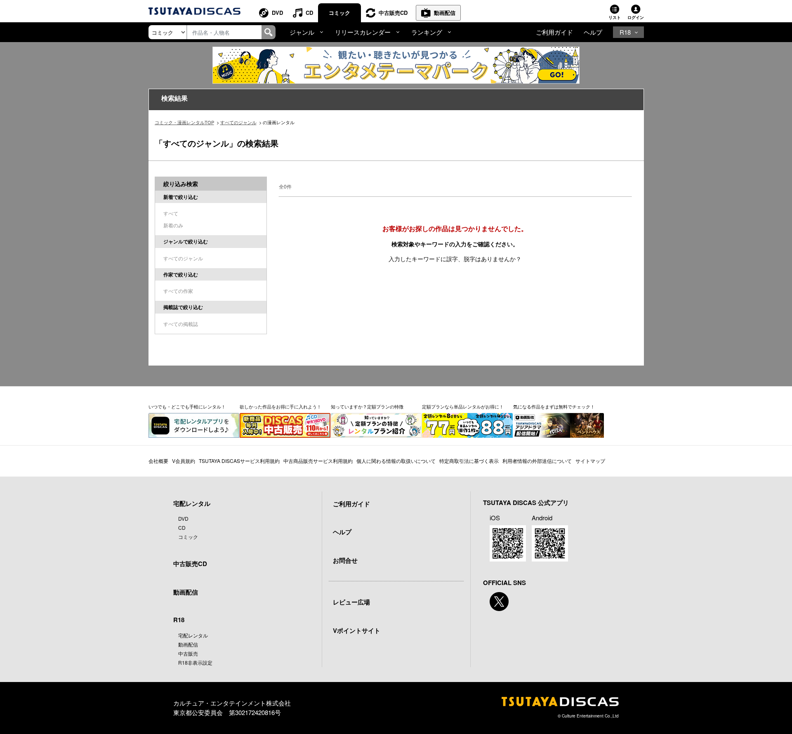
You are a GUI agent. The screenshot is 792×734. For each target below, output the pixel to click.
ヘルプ (593, 32)
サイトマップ (590, 460)
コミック (339, 13)
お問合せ (345, 560)
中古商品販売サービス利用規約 (318, 460)
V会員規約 (183, 460)
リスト (614, 17)
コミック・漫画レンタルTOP (184, 122)
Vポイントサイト (356, 630)
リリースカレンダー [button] (363, 32)
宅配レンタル (193, 635)
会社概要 (158, 460)
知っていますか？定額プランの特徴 (367, 406)
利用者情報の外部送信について (537, 460)
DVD (277, 13)
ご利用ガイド (554, 32)
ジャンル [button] (302, 32)
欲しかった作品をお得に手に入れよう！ (280, 406)
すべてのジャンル (238, 122)
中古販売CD (393, 13)
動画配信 (444, 13)
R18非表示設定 (195, 662)
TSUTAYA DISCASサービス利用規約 (239, 460)
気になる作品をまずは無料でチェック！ (554, 406)
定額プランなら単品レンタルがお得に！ (463, 406)
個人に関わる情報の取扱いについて (396, 460)
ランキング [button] (426, 32)
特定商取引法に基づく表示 (469, 460)
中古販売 (188, 653)
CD (309, 13)
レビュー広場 (351, 602)
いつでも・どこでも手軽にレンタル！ (187, 406)
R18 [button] (625, 32)
